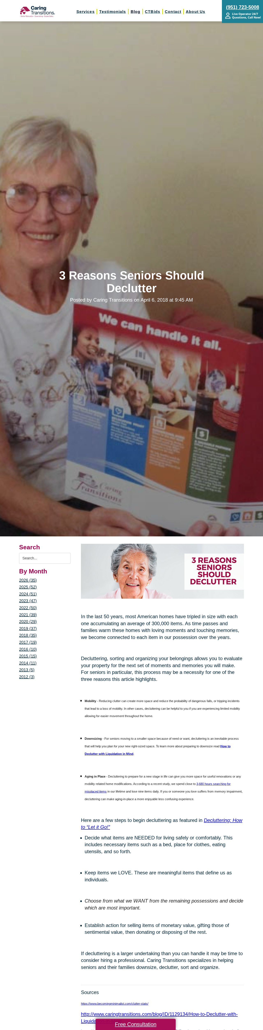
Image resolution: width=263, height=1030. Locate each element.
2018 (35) (28, 635)
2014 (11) (28, 663)
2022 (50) (28, 607)
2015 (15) (28, 656)
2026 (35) (28, 580)
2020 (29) (28, 621)
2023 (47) (28, 600)
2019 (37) (28, 628)
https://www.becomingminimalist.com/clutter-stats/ (114, 1003)
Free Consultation (135, 1024)
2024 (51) (28, 594)
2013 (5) (27, 670)
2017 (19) (28, 642)
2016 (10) (28, 649)
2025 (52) (28, 587)
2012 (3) (27, 677)
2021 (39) (28, 614)
